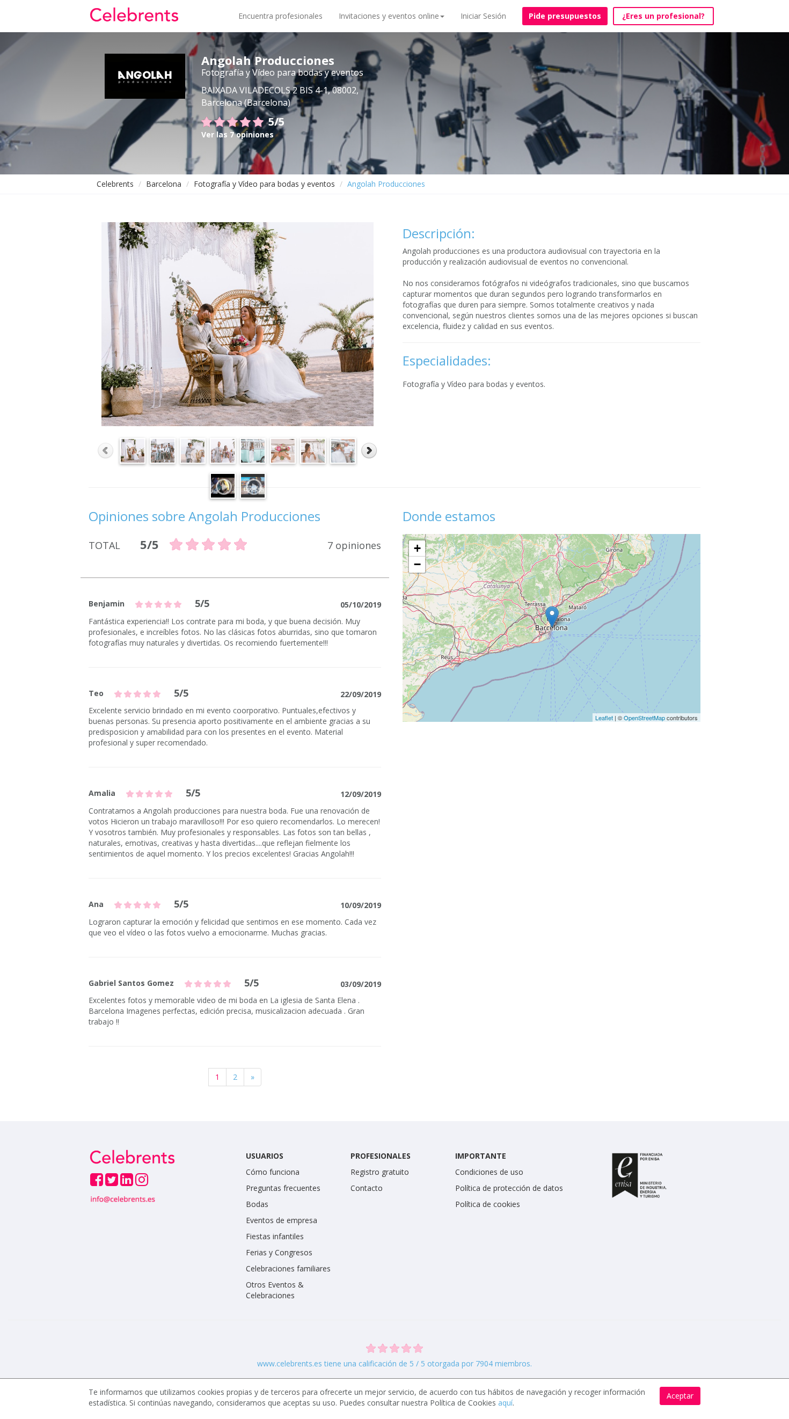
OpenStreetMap (644, 717)
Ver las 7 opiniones (237, 134)
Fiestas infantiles (275, 1236)
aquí (505, 1403)
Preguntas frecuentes (283, 1188)
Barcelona (163, 184)
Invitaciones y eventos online (389, 16)
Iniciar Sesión (483, 16)
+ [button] (417, 548)
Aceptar (680, 1396)
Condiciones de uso (489, 1172)
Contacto (366, 1188)
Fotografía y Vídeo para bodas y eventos (264, 184)
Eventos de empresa (281, 1220)
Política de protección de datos (509, 1188)
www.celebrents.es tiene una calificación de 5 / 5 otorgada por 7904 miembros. (394, 1363)
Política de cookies (487, 1204)
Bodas (257, 1204)
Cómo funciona (272, 1172)
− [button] (417, 564)
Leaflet (604, 717)
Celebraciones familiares (288, 1268)
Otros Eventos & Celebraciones (275, 1289)
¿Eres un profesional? (663, 16)
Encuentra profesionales (280, 16)
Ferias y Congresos (279, 1252)
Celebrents (115, 184)
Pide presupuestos (565, 16)
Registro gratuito (379, 1172)
